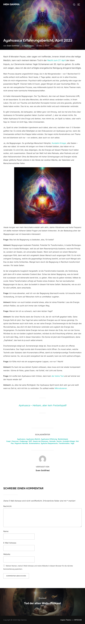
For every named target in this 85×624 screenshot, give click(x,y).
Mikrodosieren (61, 388)
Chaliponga (23, 441)
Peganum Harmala (21, 443)
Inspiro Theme (65, 620)
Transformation (64, 443)
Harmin (59, 441)
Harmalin (52, 441)
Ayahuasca (29, 46)
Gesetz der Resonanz (40, 441)
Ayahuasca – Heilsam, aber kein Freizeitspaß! (42, 405)
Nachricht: (7, 506)
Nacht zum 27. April (56, 60)
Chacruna (15, 441)
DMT (30, 441)
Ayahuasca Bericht (33, 439)
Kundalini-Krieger (59, 143)
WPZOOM (78, 620)
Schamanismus (34, 443)
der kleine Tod (58, 376)
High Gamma (11, 4)
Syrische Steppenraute (49, 443)
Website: (7, 554)
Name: (6, 531)
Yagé (72, 443)
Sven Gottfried (13, 46)
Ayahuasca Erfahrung (49, 439)
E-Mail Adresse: (9, 543)
